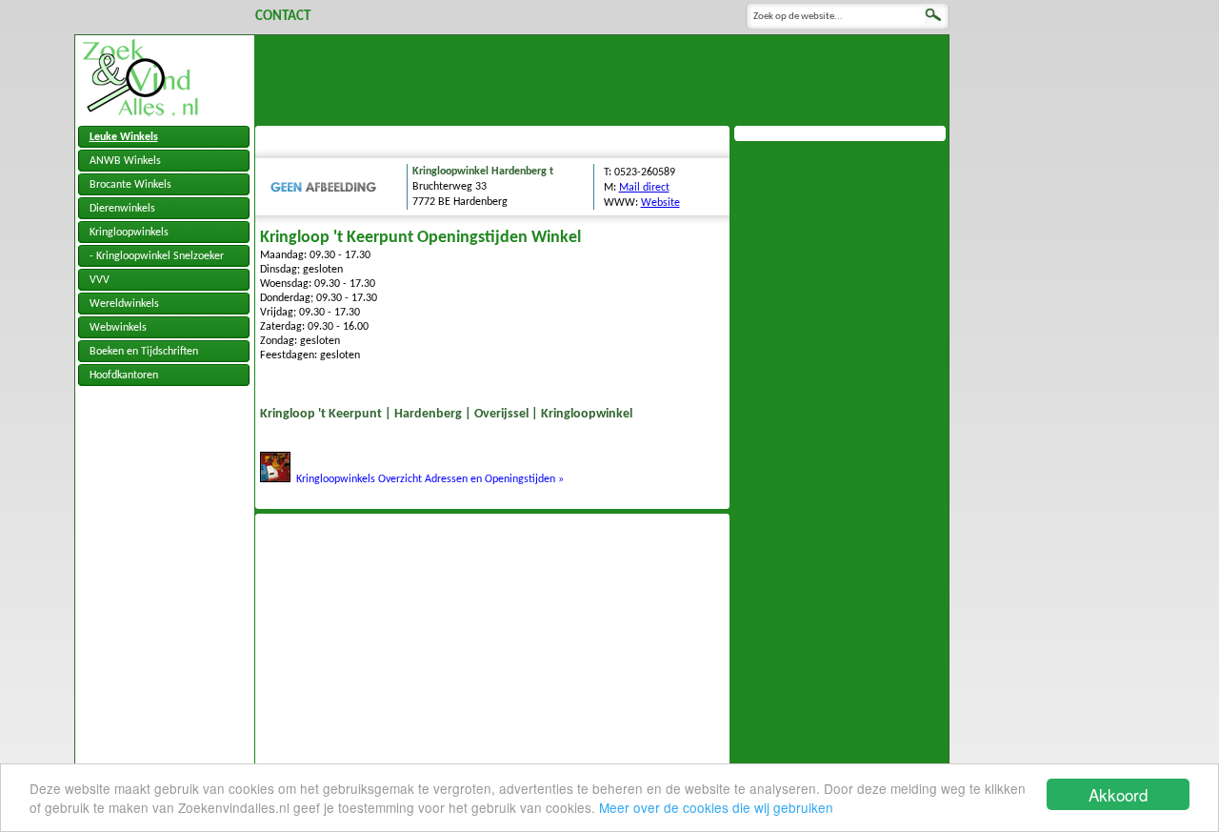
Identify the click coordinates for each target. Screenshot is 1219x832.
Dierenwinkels (122, 208)
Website (660, 203)
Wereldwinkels (124, 304)
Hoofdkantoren (124, 375)
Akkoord (1118, 794)
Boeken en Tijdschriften (144, 351)
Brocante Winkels (130, 185)
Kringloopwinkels (129, 232)
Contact (282, 17)
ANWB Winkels (125, 161)
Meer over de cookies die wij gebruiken (716, 807)
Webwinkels (118, 328)
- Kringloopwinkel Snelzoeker (157, 256)
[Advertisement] (602, 78)
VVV (100, 280)
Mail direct (644, 187)
